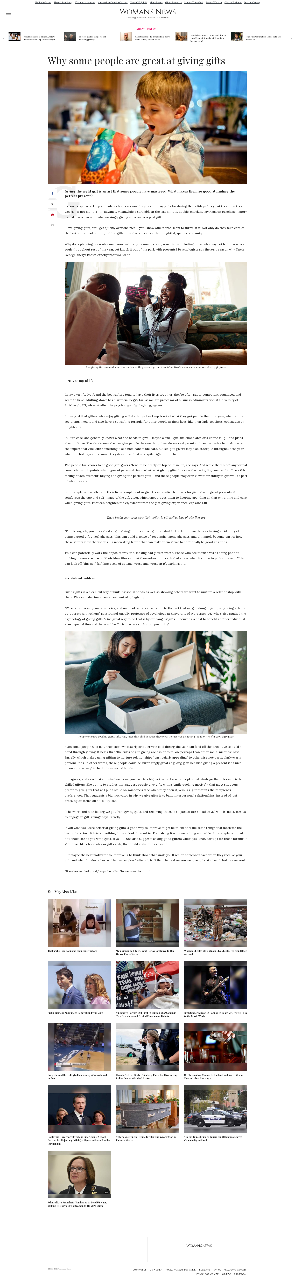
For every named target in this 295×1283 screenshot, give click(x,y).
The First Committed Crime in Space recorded (208, 38)
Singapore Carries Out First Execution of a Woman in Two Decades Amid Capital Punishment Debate (146, 1014)
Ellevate (204, 1269)
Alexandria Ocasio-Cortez (113, 2)
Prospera (240, 1274)
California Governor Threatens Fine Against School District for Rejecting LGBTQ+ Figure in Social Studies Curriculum (79, 1140)
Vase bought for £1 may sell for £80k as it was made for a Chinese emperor (263, 38)
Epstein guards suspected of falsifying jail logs (37, 38)
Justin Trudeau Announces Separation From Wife (75, 1013)
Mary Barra (156, 2)
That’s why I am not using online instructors (72, 951)
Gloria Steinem (233, 2)
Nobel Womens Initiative (181, 1269)
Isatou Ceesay (252, 2)
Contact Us (139, 1269)
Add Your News (146, 29)
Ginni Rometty (173, 2)
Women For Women (207, 1274)
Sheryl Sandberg (63, 2)
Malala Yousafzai (193, 2)
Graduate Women (235, 1269)
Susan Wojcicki (138, 2)
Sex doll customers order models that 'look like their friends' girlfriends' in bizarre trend (152, 38)
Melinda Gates (43, 2)
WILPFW (226, 1274)
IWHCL (217, 1269)
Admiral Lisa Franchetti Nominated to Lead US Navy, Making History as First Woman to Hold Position (77, 1204)
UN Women (156, 1269)
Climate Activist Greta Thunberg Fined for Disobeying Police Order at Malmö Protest (146, 1076)
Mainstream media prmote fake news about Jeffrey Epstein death (96, 38)
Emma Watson (214, 2)
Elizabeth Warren (85, 2)
